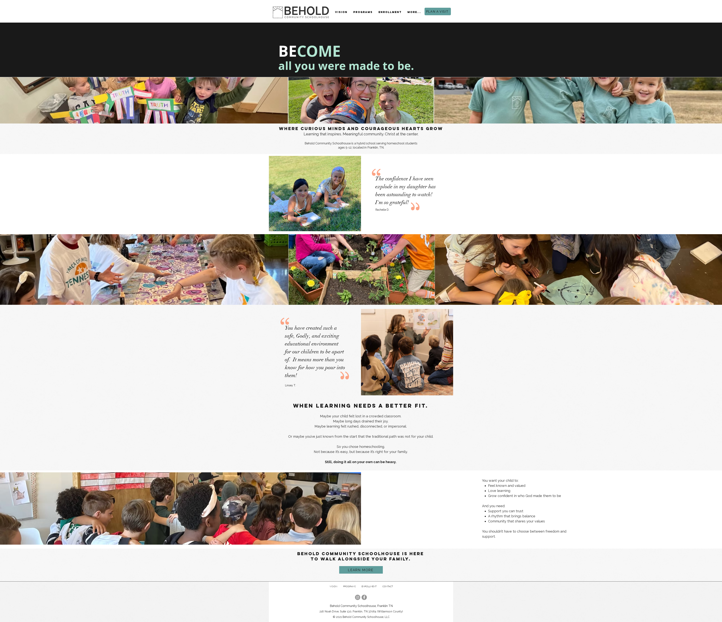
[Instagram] (357, 597)
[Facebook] (364, 597)
